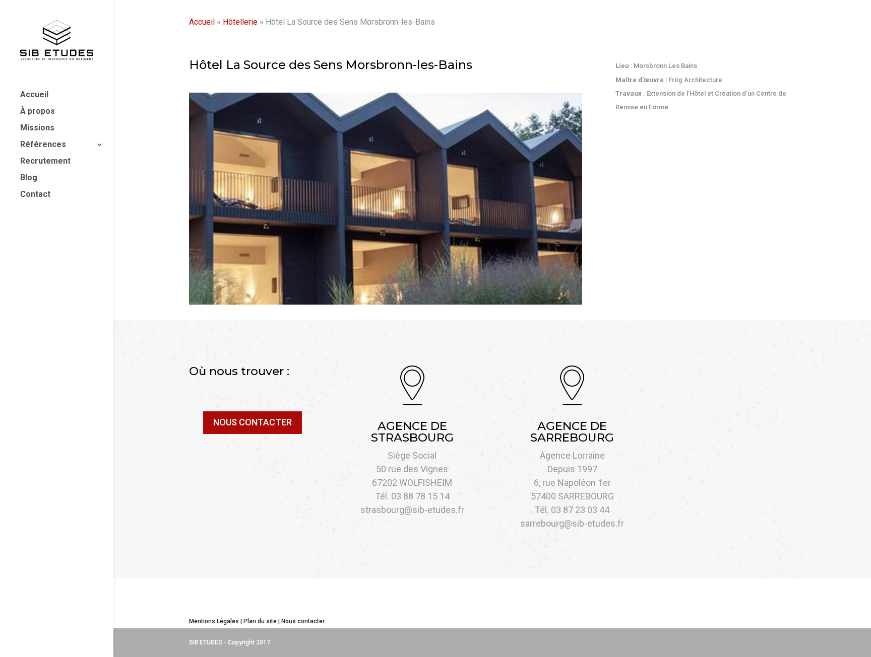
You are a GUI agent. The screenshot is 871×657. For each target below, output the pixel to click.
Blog (28, 178)
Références (43, 145)
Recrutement (45, 162)
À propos (37, 112)
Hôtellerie (240, 22)
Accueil (34, 95)
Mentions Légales (214, 621)
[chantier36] (385, 302)
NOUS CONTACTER (252, 422)
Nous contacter (303, 621)
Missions (37, 128)
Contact (35, 195)
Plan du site (260, 621)
